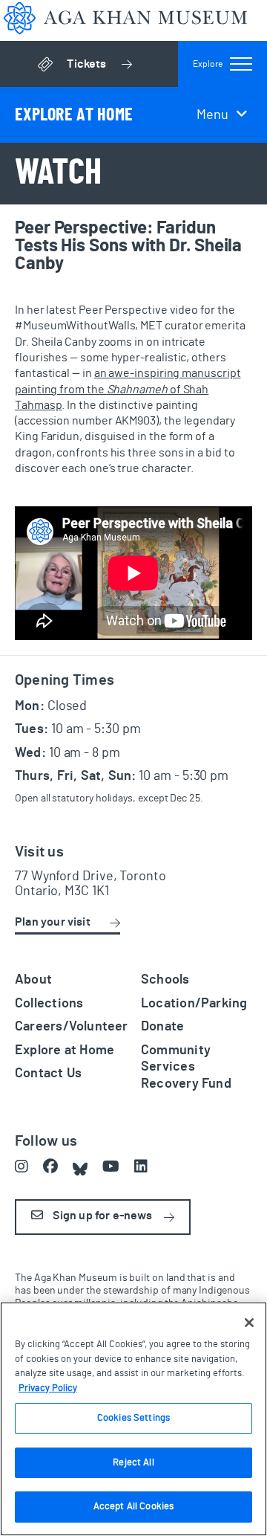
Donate (162, 1026)
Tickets (122, 67)
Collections (49, 1003)
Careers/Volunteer (71, 1026)
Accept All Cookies (133, 1506)
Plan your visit (52, 922)
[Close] (249, 1322)
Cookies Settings (133, 1418)
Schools (165, 980)
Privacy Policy (48, 1388)
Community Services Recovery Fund (186, 1067)
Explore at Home (64, 1050)
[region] (133, 1419)
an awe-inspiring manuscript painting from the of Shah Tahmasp (127, 389)
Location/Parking (194, 1003)
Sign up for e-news (101, 1216)
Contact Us (48, 1073)
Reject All (133, 1463)
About (33, 980)
